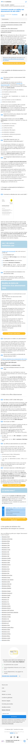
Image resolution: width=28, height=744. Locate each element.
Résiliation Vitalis (6, 629)
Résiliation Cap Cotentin (7, 579)
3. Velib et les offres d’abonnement (9, 28)
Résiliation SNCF (6, 537)
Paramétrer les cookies (18, 729)
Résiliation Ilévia (6, 541)
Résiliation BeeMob (6, 588)
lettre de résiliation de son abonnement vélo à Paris (14, 359)
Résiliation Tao (5, 566)
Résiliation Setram (6, 614)
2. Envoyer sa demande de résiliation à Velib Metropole (11, 25)
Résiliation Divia (6, 569)
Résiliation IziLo (5, 554)
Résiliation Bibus (6, 636)
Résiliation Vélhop (6, 586)
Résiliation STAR (6, 545)
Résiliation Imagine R (7, 593)
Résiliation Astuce (6, 564)
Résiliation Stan (5, 573)
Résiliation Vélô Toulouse (8, 610)
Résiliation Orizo (6, 631)
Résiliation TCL (5, 601)
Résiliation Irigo (5, 604)
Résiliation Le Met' (6, 621)
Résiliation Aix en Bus (7, 575)
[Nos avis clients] (14, 733)
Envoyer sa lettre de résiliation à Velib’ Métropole (14, 519)
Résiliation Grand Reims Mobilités (10, 612)
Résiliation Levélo (6, 638)
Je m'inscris (14, 716)
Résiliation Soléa (6, 562)
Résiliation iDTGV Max (7, 539)
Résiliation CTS (5, 599)
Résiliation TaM (5, 556)
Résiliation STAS (5, 547)
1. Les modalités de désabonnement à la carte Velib (13, 22)
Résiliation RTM (5, 543)
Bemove (8, 729)
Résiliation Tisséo (6, 549)
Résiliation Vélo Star (6, 584)
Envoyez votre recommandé (8, 251)
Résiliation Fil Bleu (6, 616)
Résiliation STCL (5, 571)
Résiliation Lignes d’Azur (8, 627)
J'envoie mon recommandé (9, 676)
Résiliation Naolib (6, 595)
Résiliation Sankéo (6, 558)
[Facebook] (26, 15)
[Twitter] (23, 15)
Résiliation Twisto (6, 560)
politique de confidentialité (7, 723)
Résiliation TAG (5, 551)
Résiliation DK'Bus (6, 633)
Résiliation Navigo (6, 591)
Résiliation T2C (5, 618)
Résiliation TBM (5, 597)
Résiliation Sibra (6, 625)
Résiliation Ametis (6, 606)
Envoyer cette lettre (14, 333)
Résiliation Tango (6, 577)
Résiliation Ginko (6, 581)
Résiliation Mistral (6, 608)
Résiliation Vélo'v (6, 640)
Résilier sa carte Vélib (14, 485)
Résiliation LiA (5, 623)
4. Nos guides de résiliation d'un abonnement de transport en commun (12, 31)
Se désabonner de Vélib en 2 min (14, 63)
